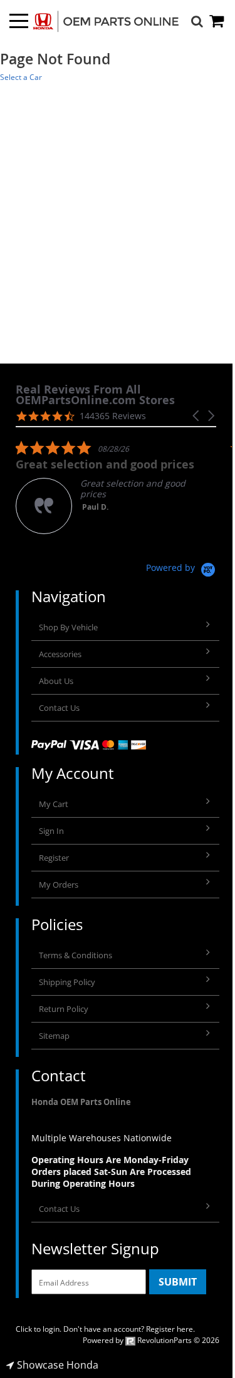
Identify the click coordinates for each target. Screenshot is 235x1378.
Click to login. (38, 1329)
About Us (56, 681)
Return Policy (63, 1008)
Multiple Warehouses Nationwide (101, 1138)
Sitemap (54, 1035)
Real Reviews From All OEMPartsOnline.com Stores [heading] (95, 394)
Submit (178, 1282)
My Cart (53, 804)
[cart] (217, 21)
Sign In (51, 830)
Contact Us (59, 707)
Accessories (60, 654)
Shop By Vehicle (68, 627)
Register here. (170, 1329)
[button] (196, 415)
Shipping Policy (67, 982)
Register (54, 857)
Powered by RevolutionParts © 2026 (151, 1340)
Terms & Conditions (75, 955)
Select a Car (21, 77)
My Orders (58, 884)
